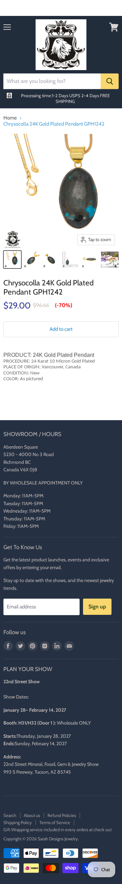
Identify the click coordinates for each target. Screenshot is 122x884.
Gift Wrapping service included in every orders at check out (57, 829)
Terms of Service (54, 822)
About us (32, 815)
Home (10, 118)
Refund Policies (61, 815)
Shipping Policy (17, 822)
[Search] (110, 81)
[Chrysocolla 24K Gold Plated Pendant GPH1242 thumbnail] (12, 259)
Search (9, 815)
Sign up (97, 606)
